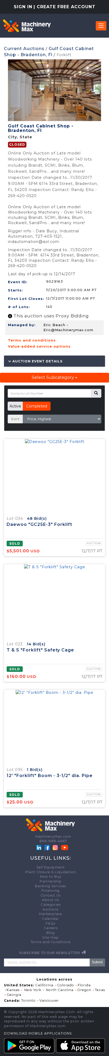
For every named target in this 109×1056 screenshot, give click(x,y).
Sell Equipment (51, 867)
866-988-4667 (53, 841)
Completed (36, 406)
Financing (51, 891)
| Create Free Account (65, 6)
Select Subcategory (53, 377)
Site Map (50, 937)
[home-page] (27, 25)
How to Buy (50, 876)
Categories (51, 905)
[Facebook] (47, 847)
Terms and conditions (32, 340)
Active (15, 406)
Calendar (50, 919)
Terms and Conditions (51, 942)
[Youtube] (64, 847)
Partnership (51, 881)
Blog (50, 933)
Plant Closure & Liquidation (50, 872)
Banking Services (50, 886)
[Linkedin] (39, 847)
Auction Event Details (36, 361)
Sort (15, 419)
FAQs (50, 923)
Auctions (50, 909)
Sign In (23, 6)
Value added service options (39, 346)
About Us (50, 900)
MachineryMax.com (53, 836)
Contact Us (50, 895)
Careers (51, 928)
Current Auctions (24, 48)
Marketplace (50, 914)
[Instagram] (56, 847)
